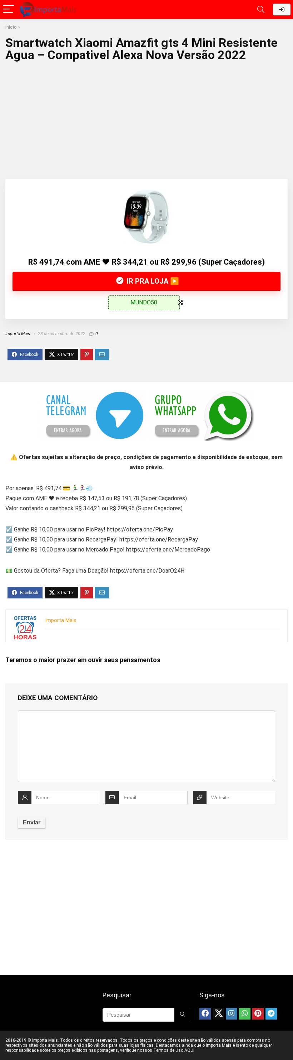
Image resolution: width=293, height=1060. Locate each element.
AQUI (189, 1050)
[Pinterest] (258, 1014)
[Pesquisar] (182, 1015)
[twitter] (218, 1014)
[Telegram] (271, 1014)
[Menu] (8, 9)
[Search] (260, 9)
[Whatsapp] (244, 1014)
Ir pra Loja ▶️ (152, 281)
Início (11, 27)
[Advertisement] (146, 118)
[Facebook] (205, 1014)
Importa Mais (17, 333)
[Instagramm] (231, 1014)
